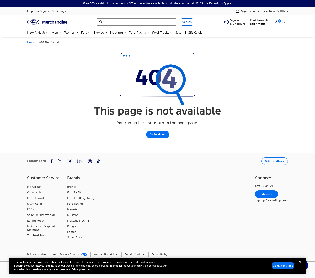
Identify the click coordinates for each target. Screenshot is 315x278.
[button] (277, 22)
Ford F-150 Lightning (80, 198)
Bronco (72, 186)
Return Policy (35, 220)
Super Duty (74, 237)
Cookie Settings (283, 265)
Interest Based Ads (106, 254)
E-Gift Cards (35, 203)
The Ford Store (36, 235)
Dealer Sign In (60, 11)
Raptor (71, 232)
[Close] (300, 265)
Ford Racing (75, 203)
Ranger (72, 226)
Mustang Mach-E (78, 220)
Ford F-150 (74, 192)
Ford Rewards (36, 198)
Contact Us (34, 192)
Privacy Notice (36, 254)
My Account (34, 186)
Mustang (73, 215)
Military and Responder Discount (42, 228)
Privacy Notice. (81, 269)
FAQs (30, 209)
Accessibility (159, 254)
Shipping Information (41, 215)
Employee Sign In (38, 11)
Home (31, 42)
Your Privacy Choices (67, 254)
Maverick (73, 209)
